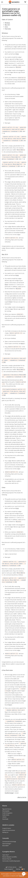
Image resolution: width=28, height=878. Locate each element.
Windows (7, 23)
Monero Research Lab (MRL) (9, 857)
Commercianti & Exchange (9, 841)
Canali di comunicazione (8, 830)
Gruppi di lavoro (6, 828)
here (17, 54)
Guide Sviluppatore (7, 813)
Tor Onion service (11, 867)
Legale (20, 867)
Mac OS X (7, 25)
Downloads (5, 819)
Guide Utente (5, 815)
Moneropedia (5, 811)
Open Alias (5, 855)
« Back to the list (21, 797)
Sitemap (18, 869)
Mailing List (5, 832)
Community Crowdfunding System (11, 861)
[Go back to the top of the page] (24, 874)
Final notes (8, 29)
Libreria (4, 817)
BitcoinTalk (5, 845)
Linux (6, 27)
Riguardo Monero (6, 809)
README (21, 876)
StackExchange (9, 793)
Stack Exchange (6, 843)
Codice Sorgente (8, 869)
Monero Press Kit (6, 859)
